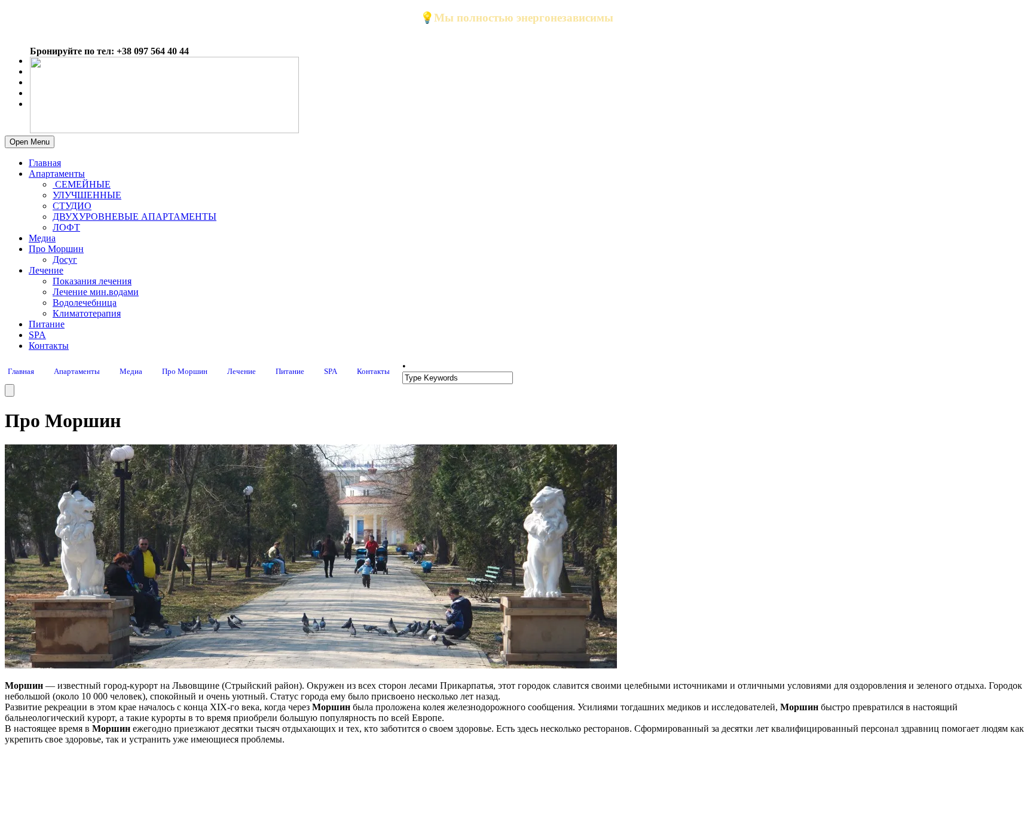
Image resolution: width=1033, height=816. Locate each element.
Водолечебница (85, 302)
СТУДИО (72, 206)
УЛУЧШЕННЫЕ (87, 195)
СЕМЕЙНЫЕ (82, 184)
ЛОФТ (66, 227)
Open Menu (30, 141)
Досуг (65, 259)
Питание (47, 324)
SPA (37, 335)
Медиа (42, 238)
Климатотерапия (87, 313)
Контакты (49, 345)
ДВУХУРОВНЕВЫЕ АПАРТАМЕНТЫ (134, 216)
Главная (45, 163)
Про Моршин (56, 249)
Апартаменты (57, 173)
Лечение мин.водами (96, 292)
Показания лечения (92, 281)
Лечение (46, 270)
